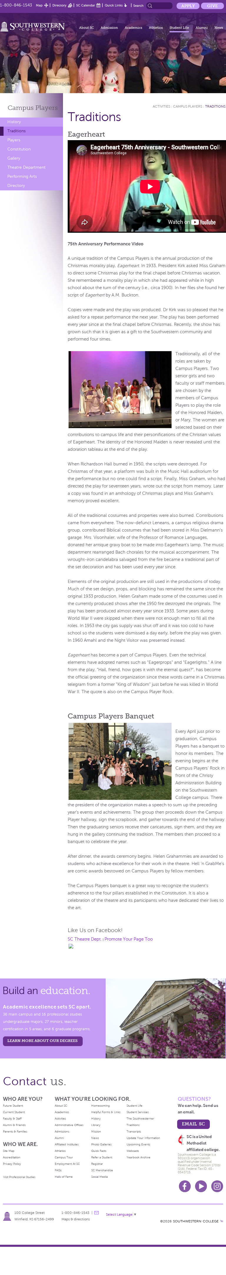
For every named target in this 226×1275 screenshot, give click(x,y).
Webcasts (133, 1150)
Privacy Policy (12, 1163)
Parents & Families (15, 1131)
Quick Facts (98, 1150)
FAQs (58, 1170)
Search (138, 5)
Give (212, 6)
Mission (96, 1131)
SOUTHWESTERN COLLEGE (196, 1221)
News (219, 27)
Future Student (13, 1105)
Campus (33, 107)
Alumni (202, 27)
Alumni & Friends (14, 1125)
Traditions (16, 131)
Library (95, 1125)
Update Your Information (143, 1138)
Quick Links (114, 5)
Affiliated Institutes (67, 1144)
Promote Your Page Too (128, 939)
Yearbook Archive (138, 1157)
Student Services (138, 1112)
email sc (193, 1123)
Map (39, 5)
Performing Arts (22, 176)
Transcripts (134, 1131)
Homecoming (100, 1105)
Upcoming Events (138, 1144)
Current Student (14, 1112)
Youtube (201, 1186)
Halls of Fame (64, 1176)
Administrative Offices (69, 1125)
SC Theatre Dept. (85, 939)
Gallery (13, 158)
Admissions (62, 1131)
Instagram (217, 1186)
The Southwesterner (140, 1118)
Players (13, 140)
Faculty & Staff (12, 1118)
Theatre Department (26, 167)
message (96, 1212)
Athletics (156, 27)
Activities (161, 106)
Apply (188, 6)
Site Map (8, 1150)
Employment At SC (67, 1163)
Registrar (97, 1163)
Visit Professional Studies (19, 1177)
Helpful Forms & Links (105, 1112)
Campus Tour (64, 1157)
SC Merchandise (102, 1170)
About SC (86, 27)
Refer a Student (101, 1157)
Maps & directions (76, 1219)
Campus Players (187, 106)
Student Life (179, 27)
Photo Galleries (101, 1144)
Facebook (185, 1186)
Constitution (19, 149)
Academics (133, 27)
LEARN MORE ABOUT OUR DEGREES (42, 1040)
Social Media (99, 1176)
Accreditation (11, 1157)
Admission (109, 27)
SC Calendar (85, 5)
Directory (59, 5)
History (14, 122)
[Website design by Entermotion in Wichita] (221, 1221)
